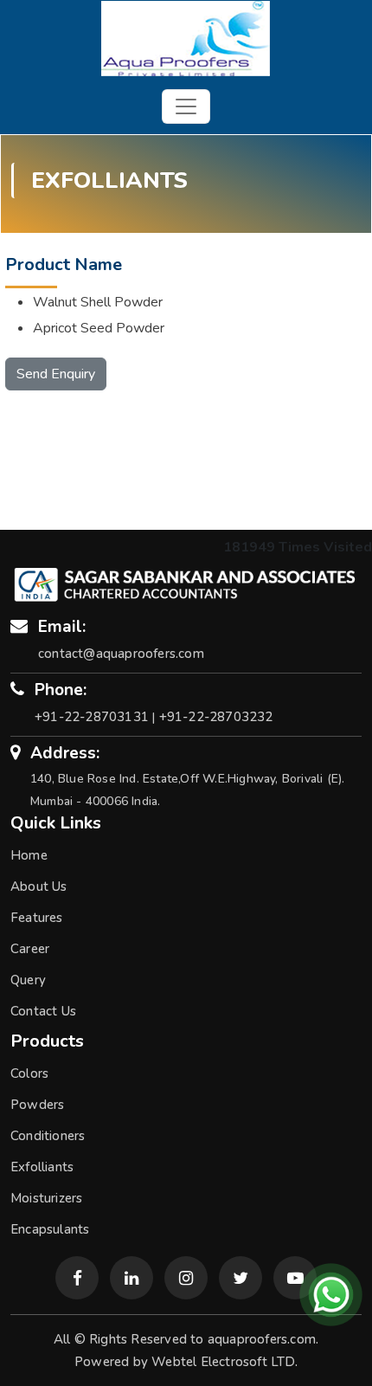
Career (29, 948)
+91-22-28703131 (92, 716)
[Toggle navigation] (186, 106)
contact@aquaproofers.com (121, 653)
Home (29, 855)
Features (36, 917)
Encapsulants (49, 1229)
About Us (38, 886)
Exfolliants (42, 1167)
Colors (29, 1073)
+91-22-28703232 (216, 716)
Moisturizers (46, 1198)
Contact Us (43, 1011)
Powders (37, 1104)
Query (28, 980)
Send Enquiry (55, 374)
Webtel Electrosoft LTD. (224, 1361)
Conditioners (47, 1135)
